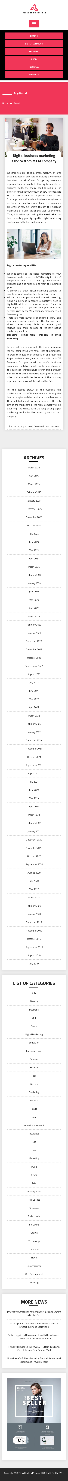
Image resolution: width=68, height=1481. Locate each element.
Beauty (34, 1001)
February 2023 (34, 624)
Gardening (34, 1092)
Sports (34, 1233)
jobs (34, 1142)
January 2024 (34, 583)
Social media (34, 1216)
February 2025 (34, 492)
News (34, 1175)
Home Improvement (34, 1125)
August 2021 (34, 773)
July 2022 (34, 682)
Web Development (34, 1274)
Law (34, 1150)
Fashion (34, 1059)
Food (34, 59)
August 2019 (34, 955)
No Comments (53, 426)
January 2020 (34, 914)
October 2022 (34, 658)
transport (34, 1249)
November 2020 (34, 848)
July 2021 (34, 782)
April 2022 (34, 707)
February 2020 (34, 906)
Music (34, 1167)
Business (34, 74)
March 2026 (34, 467)
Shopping (34, 51)
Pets (34, 1183)
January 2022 (34, 732)
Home (34, 1117)
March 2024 (34, 567)
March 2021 (34, 815)
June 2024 (34, 542)
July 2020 (34, 881)
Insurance (34, 1133)
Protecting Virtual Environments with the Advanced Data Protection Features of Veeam (34, 1336)
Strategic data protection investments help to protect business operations (34, 1325)
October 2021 (34, 757)
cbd (34, 1018)
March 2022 (34, 715)
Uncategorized (34, 1266)
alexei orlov (49, 214)
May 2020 (34, 889)
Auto (34, 993)
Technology (34, 1241)
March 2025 (34, 484)
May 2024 (34, 550)
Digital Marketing (34, 1034)
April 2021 (34, 806)
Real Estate (34, 1200)
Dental (34, 1026)
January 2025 (34, 500)
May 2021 (34, 798)
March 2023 (34, 616)
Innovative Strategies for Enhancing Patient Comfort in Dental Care (34, 1313)
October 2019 (34, 939)
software (34, 1224)
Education (34, 1042)
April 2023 (34, 608)
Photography (34, 1191)
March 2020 (34, 897)
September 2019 (34, 947)
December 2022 (34, 641)
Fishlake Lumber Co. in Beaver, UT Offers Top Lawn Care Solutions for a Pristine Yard (34, 1348)
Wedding (34, 1282)
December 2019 (34, 922)
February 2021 (34, 823)
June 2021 (34, 790)
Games (34, 1084)
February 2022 (34, 724)
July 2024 (34, 534)
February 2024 (34, 575)
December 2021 (34, 740)
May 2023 (34, 600)
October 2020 (34, 856)
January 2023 (34, 633)
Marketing (34, 1158)
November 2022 (34, 649)
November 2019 (34, 930)
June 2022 (34, 691)
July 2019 (34, 963)
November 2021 (34, 748)
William (14, 426)
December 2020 (34, 839)
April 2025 (34, 476)
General (34, 66)
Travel (34, 1257)
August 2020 (34, 873)
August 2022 (34, 674)
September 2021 (34, 765)
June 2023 (34, 591)
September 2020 (34, 864)
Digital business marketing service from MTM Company (34, 158)
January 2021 (34, 831)
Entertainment (34, 43)
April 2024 (34, 558)
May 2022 (34, 699)
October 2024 (34, 525)
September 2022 (34, 666)
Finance (34, 1067)
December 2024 (34, 509)
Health (34, 36)
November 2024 (34, 517)
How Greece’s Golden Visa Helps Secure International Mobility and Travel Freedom (34, 1360)
